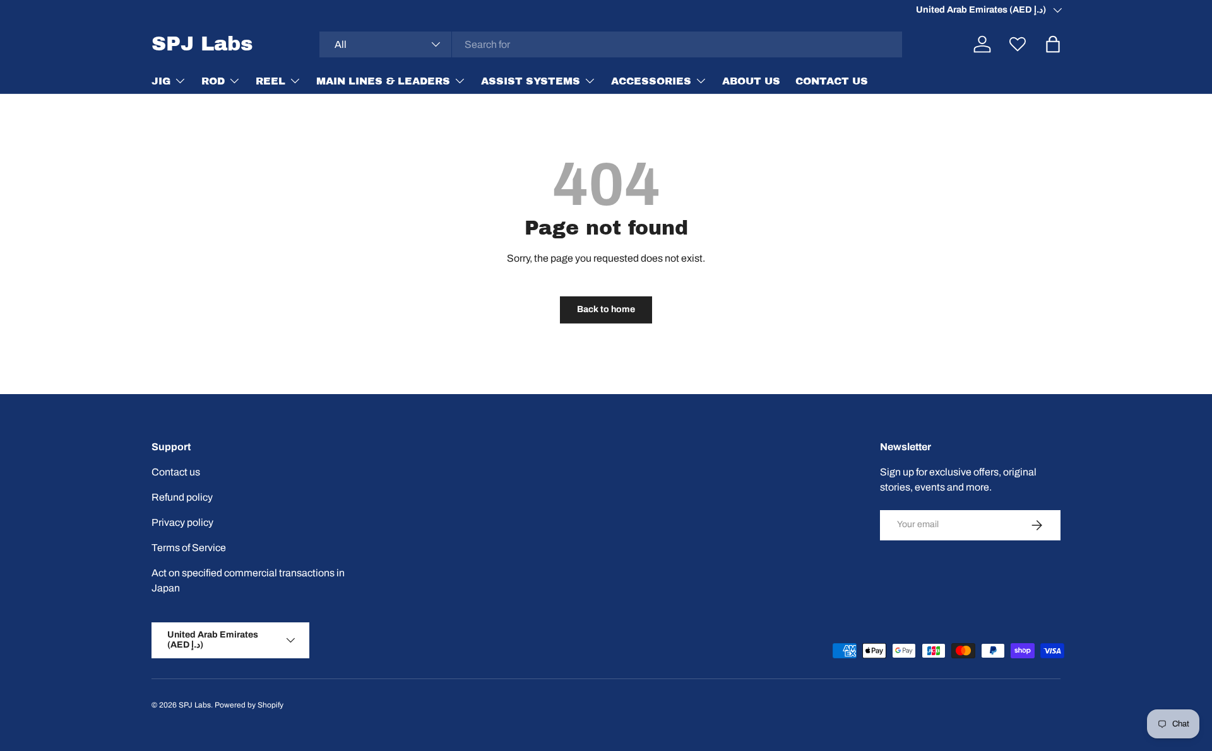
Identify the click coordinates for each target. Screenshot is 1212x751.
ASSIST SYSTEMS (530, 80)
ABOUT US (751, 80)
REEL (270, 80)
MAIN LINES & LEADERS (383, 80)
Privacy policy (182, 522)
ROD (213, 80)
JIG (161, 80)
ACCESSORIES (651, 80)
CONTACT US (831, 80)
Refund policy (182, 497)
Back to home (606, 309)
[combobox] (611, 44)
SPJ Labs (195, 705)
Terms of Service (189, 547)
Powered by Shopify (249, 705)
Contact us (176, 472)
